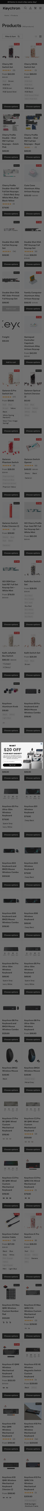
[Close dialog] (41, 744)
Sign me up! (12, 765)
